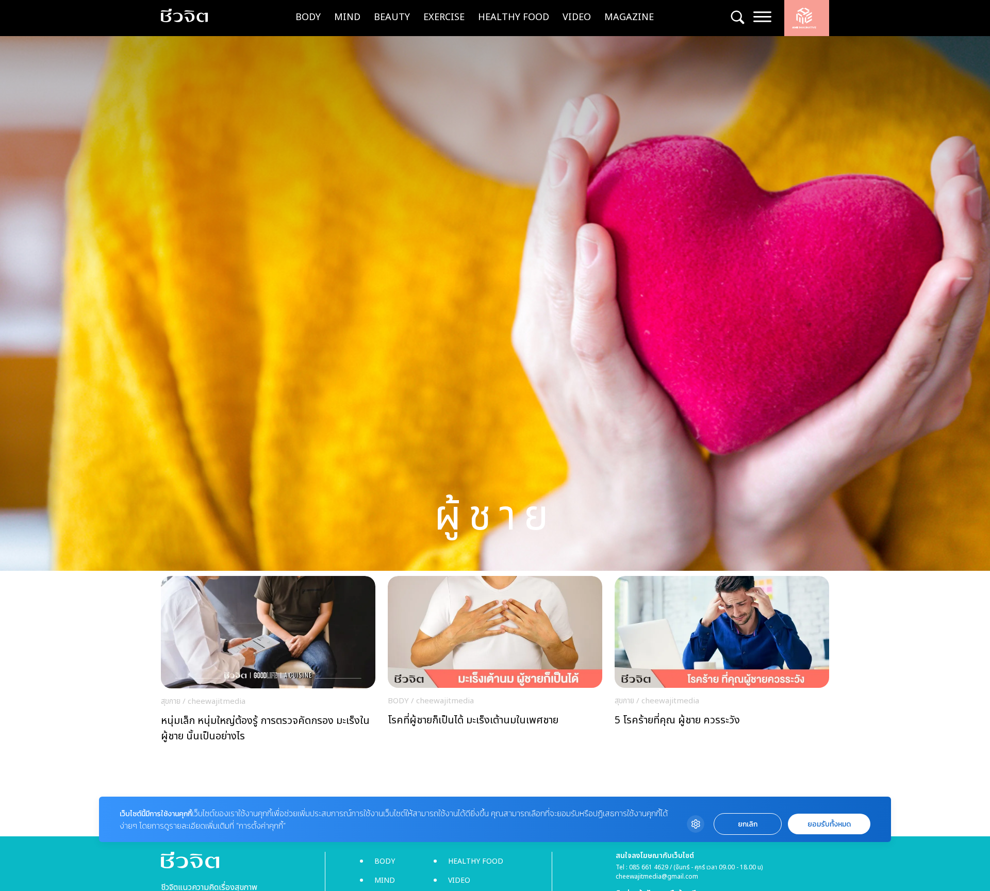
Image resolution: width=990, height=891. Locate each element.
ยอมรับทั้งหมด (829, 824)
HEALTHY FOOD (513, 17)
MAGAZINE (629, 17)
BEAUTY (392, 17)
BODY (308, 17)
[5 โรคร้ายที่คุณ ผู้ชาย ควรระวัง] (722, 662)
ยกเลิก (747, 824)
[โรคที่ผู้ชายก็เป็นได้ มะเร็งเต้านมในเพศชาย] (495, 662)
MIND (347, 17)
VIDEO (577, 17)
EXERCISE (444, 17)
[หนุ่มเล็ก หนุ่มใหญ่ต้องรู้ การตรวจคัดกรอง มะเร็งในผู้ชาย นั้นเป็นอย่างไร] (268, 662)
